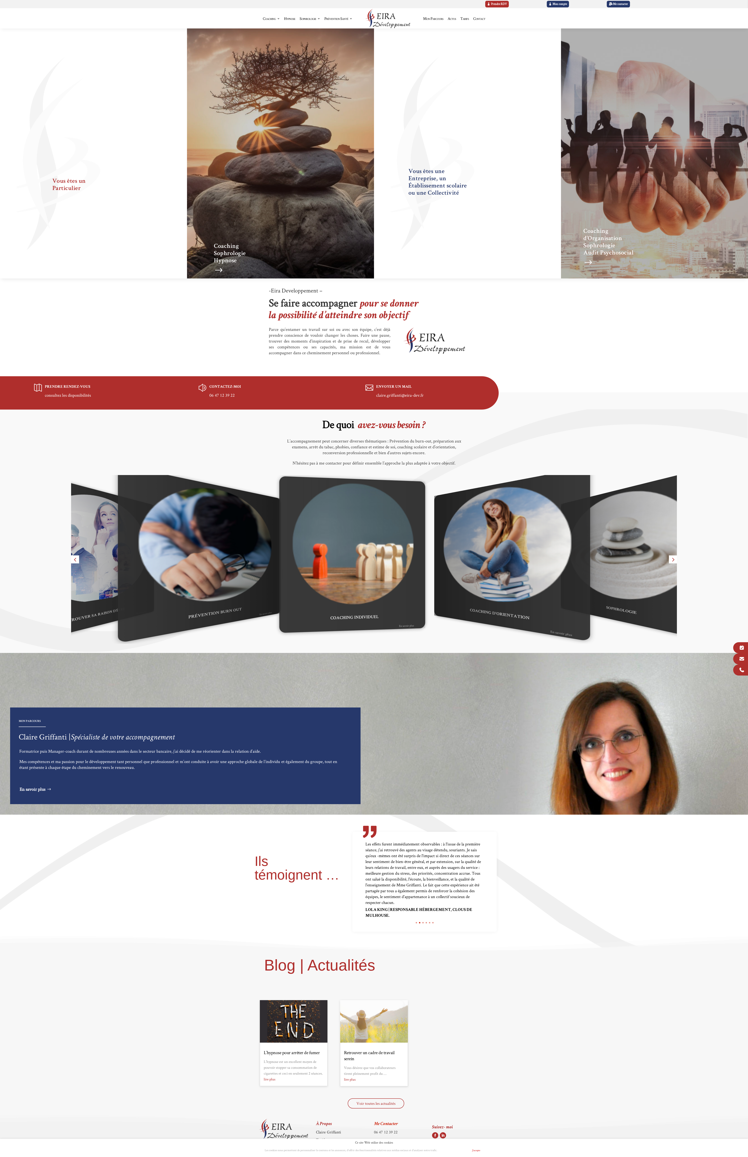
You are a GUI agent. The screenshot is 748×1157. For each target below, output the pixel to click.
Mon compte (560, 4)
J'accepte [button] (476, 1150)
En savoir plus (311, 614)
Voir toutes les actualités (375, 1103)
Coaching (269, 18)
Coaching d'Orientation (263, 614)
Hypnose (289, 18)
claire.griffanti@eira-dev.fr (400, 395)
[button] (75, 559)
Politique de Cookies (453, 1150)
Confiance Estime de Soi (549, 614)
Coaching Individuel (141, 610)
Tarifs (464, 18)
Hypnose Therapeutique (667, 610)
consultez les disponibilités (68, 395)
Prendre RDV (499, 4)
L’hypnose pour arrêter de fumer (292, 1052)
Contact (479, 18)
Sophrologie (308, 18)
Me (386, 1124)
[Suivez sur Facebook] (435, 1135)
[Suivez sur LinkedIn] (443, 1135)
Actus (452, 18)
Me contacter (620, 4)
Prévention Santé (336, 18)
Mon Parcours (433, 18)
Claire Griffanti (328, 1132)
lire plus (269, 1079)
